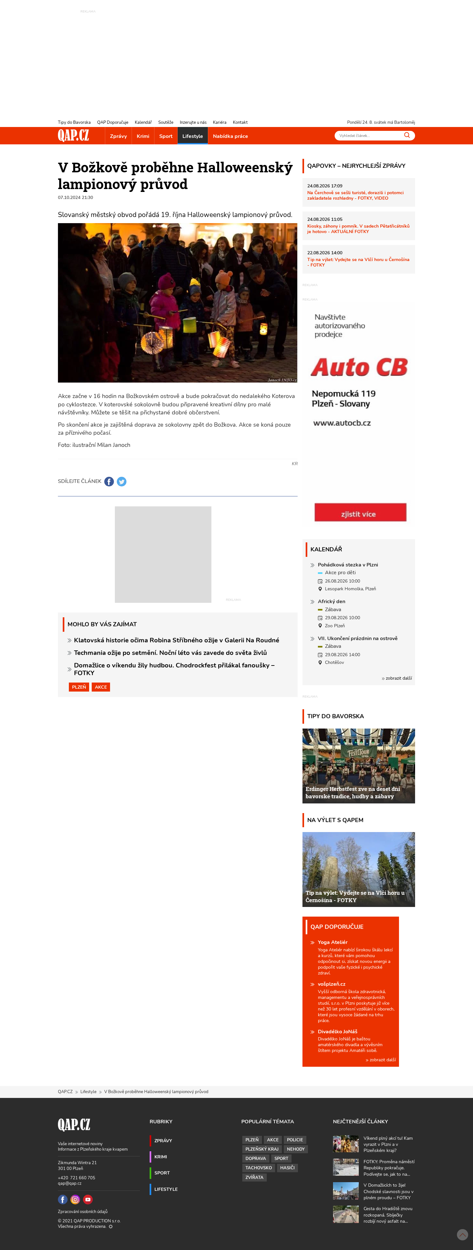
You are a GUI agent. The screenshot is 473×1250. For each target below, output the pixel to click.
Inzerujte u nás (193, 122)
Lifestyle (192, 136)
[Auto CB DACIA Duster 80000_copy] (358, 525)
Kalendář (143, 122)
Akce (101, 687)
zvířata (255, 1178)
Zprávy (118, 136)
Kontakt (240, 122)
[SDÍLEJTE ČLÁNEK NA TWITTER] (121, 481)
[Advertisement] (236, 59)
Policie (295, 1140)
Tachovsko (259, 1168)
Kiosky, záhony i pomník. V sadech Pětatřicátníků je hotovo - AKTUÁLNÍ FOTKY (358, 229)
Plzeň (79, 687)
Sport (165, 136)
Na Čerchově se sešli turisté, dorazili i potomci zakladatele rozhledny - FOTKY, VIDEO (355, 195)
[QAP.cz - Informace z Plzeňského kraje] (73, 136)
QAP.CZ (65, 1092)
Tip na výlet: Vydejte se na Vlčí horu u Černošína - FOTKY (358, 262)
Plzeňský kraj (262, 1149)
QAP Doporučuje (112, 122)
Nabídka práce (230, 136)
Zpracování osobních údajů (82, 1212)
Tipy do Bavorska (74, 122)
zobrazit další (398, 678)
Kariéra (220, 122)
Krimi (143, 136)
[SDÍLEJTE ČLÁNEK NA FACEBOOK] (109, 481)
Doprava (256, 1159)
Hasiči (287, 1168)
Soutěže (165, 122)
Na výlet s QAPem (335, 820)
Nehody (296, 1149)
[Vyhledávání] (407, 135)
